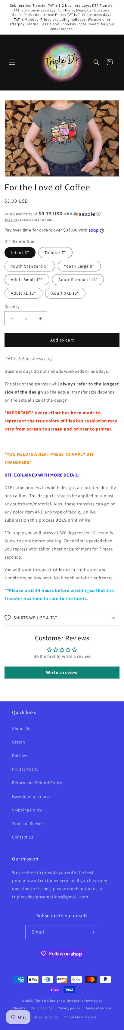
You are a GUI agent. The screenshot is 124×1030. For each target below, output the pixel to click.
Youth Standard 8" (30, 266)
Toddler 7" (55, 252)
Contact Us (22, 837)
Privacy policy (69, 1008)
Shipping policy (45, 1017)
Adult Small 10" (27, 279)
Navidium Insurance (31, 796)
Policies (19, 755)
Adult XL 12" (23, 293)
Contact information (80, 1017)
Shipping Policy (27, 810)
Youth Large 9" (79, 266)
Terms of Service (28, 823)
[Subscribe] (92, 932)
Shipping (11, 220)
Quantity (12, 306)
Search (18, 742)
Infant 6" (20, 252)
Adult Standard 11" (78, 279)
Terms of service (98, 1008)
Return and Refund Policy (37, 782)
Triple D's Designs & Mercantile (58, 1000)
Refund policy (41, 1008)
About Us (21, 728)
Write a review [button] (62, 672)
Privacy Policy (25, 769)
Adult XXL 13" (65, 293)
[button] (12, 62)
